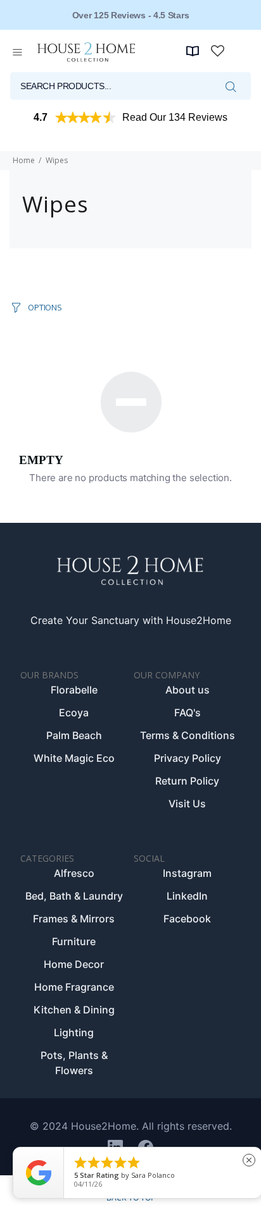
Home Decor (74, 964)
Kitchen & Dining (74, 1009)
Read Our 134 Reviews (174, 117)
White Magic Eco (74, 758)
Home (24, 160)
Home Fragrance (74, 987)
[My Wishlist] (218, 51)
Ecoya (74, 712)
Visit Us (187, 803)
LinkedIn (187, 896)
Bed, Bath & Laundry (74, 896)
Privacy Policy (187, 758)
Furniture (74, 941)
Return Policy (187, 780)
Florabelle (74, 689)
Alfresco (74, 873)
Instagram (187, 873)
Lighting (74, 1032)
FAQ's (187, 712)
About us (187, 689)
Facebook (187, 918)
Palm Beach (74, 735)
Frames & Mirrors (74, 918)
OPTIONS (44, 307)
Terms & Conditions (187, 735)
